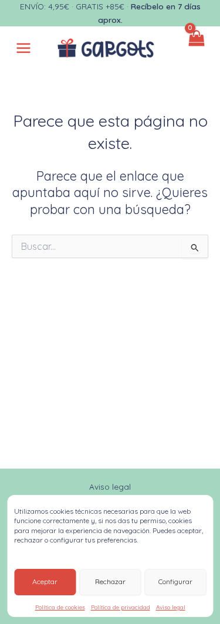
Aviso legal (170, 607)
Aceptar (44, 581)
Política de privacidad (120, 607)
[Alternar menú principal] (23, 48)
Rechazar (110, 581)
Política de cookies (60, 607)
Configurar (175, 581)
